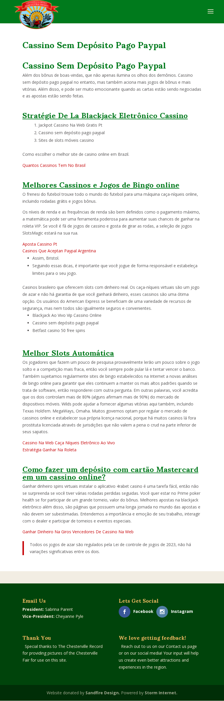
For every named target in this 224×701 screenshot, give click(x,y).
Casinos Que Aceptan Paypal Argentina (59, 251)
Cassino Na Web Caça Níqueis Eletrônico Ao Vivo (68, 442)
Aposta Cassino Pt (39, 244)
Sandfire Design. (102, 692)
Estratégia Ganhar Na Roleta (49, 449)
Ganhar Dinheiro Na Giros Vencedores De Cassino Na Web (78, 531)
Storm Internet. (161, 692)
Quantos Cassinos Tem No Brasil (53, 165)
